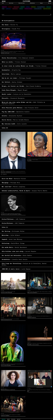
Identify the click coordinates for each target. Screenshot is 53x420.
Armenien (33, 6)
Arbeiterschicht (28, 8)
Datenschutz (13, 419)
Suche (4, 1)
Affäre (27, 6)
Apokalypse (15, 8)
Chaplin (10, 6)
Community (8, 8)
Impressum (18, 419)
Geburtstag (16, 6)
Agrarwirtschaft (47, 8)
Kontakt (8, 419)
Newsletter (4, 419)
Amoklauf (4, 6)
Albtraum (49, 6)
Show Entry (50, 24)
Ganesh (21, 8)
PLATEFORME (26, 1)
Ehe (3, 8)
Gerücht (22, 6)
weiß (50, 1)
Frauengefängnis (41, 6)
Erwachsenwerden (37, 8)
